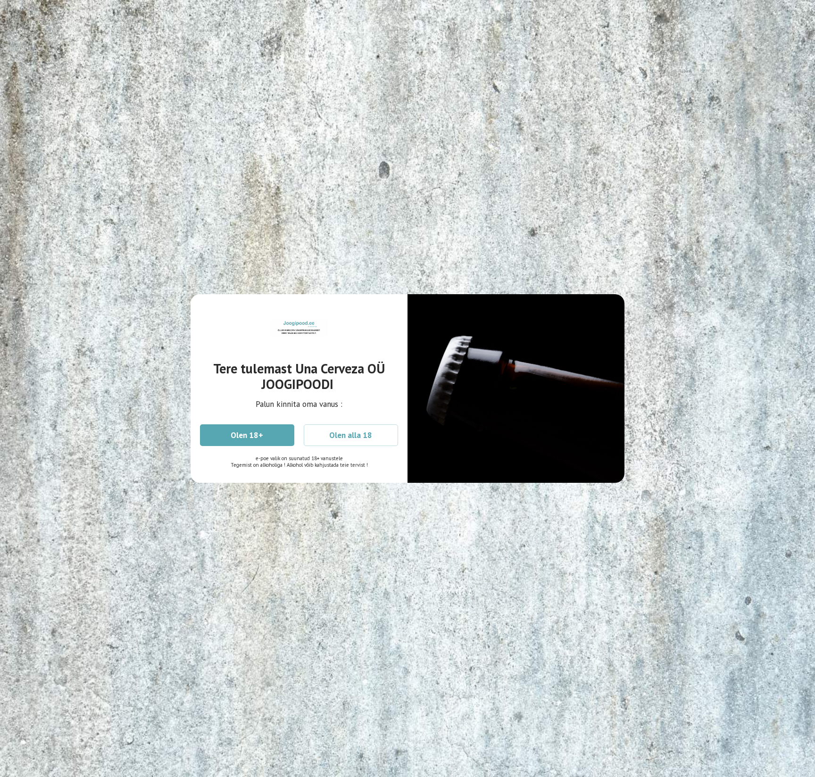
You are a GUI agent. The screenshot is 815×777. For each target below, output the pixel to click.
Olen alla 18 (350, 435)
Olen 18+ (247, 435)
